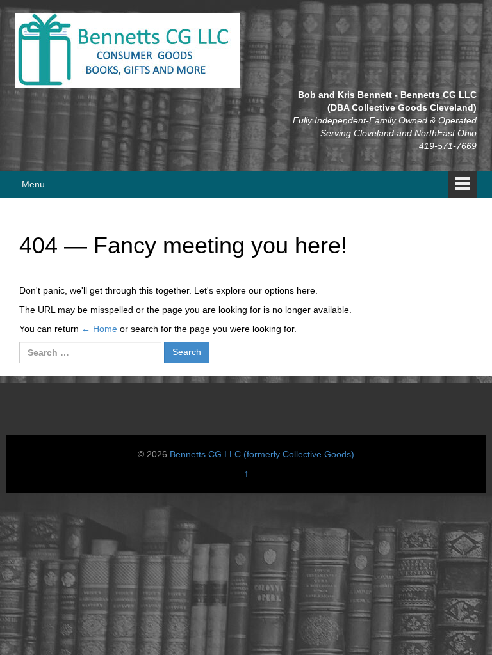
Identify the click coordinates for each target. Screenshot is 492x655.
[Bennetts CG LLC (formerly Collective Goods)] (127, 50)
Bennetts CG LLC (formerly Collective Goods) (262, 454)
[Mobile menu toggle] (462, 184)
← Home (99, 329)
